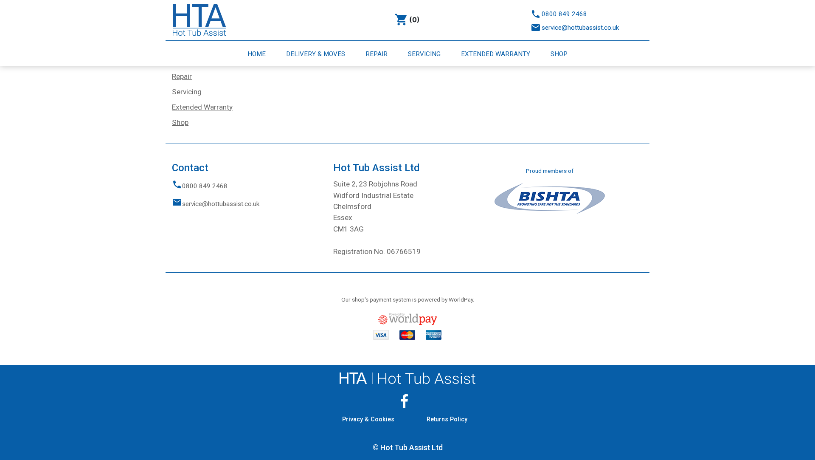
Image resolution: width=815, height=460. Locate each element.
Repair (377, 54)
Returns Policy (447, 419)
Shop (559, 54)
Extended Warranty (496, 54)
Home (257, 54)
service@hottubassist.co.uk (580, 27)
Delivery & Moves (316, 54)
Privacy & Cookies (368, 419)
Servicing (425, 54)
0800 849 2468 (564, 14)
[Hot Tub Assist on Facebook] (407, 401)
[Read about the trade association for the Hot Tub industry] (550, 198)
